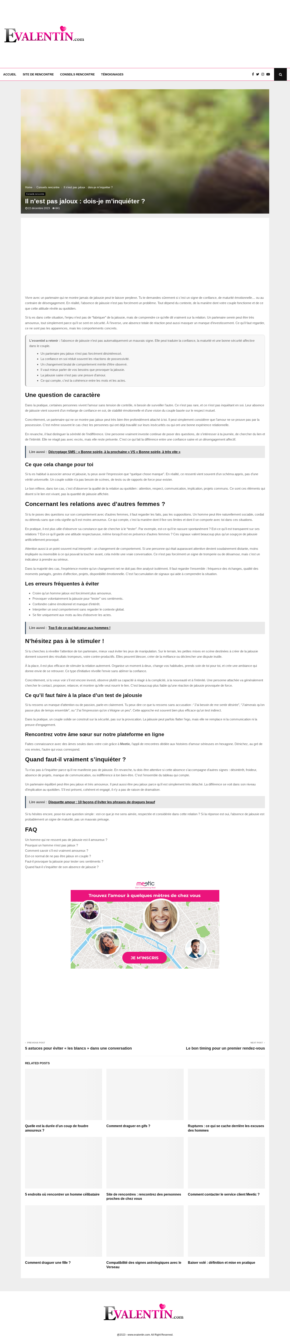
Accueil (9, 74)
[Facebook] (254, 74)
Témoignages (112, 74)
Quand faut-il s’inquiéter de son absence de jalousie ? (62, 867)
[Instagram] (263, 74)
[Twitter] (258, 74)
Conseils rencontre (77, 74)
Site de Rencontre (38, 74)
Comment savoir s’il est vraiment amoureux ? (56, 850)
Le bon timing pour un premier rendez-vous (225, 1048)
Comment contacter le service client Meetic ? (224, 1194)
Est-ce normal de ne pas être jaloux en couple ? (58, 856)
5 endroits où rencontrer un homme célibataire (62, 1194)
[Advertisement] (209, 34)
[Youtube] (269, 74)
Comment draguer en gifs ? (128, 1126)
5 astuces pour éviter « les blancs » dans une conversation (78, 1048)
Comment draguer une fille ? (48, 1262)
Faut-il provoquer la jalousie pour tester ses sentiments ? (64, 861)
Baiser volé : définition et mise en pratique (221, 1262)
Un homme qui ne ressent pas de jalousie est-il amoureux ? (66, 840)
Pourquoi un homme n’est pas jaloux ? (51, 845)
